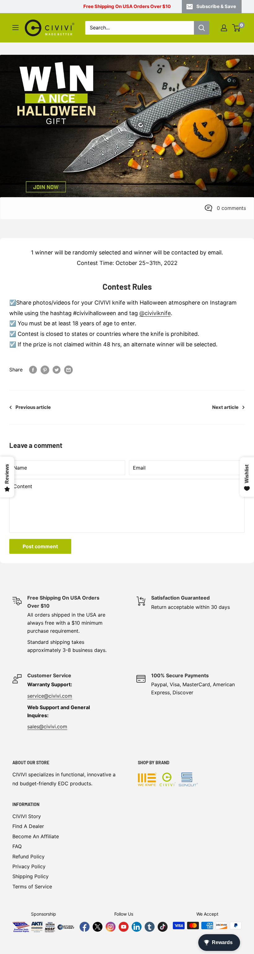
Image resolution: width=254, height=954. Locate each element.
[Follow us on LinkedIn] (137, 927)
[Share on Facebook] (33, 370)
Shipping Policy (30, 876)
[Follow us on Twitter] (98, 927)
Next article (225, 407)
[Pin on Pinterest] (45, 370)
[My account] (224, 27)
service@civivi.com (49, 696)
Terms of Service (32, 886)
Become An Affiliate (35, 836)
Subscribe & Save (216, 6)
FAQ (17, 846)
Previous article (33, 407)
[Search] (201, 28)
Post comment (40, 546)
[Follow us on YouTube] (124, 927)
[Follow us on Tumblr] (150, 927)
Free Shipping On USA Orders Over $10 (127, 6)
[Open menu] (15, 27)
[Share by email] (68, 370)
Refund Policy (28, 856)
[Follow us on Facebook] (85, 927)
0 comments (231, 208)
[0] (236, 28)
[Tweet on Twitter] (56, 370)
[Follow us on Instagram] (111, 927)
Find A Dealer (28, 826)
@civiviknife (155, 313)
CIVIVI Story (26, 816)
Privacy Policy (29, 866)
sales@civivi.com (47, 726)
